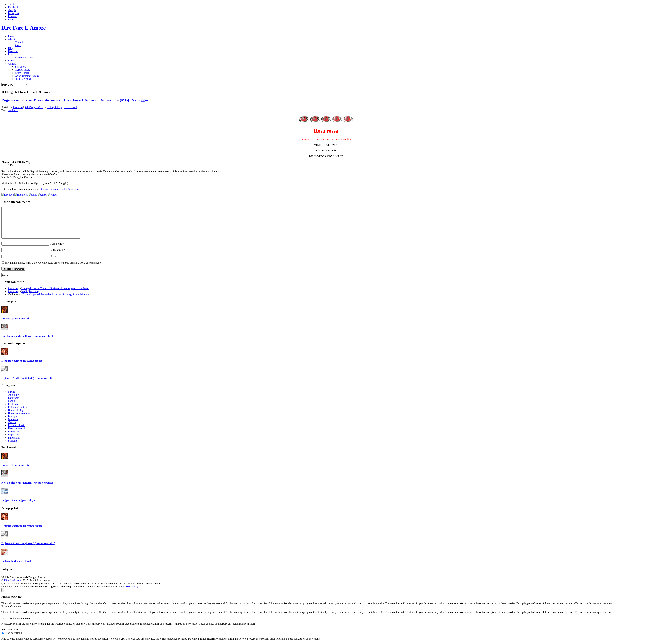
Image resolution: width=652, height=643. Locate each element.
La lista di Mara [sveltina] (16, 561)
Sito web (54, 256)
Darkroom (13, 397)
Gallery (12, 63)
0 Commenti (70, 107)
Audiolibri (13, 394)
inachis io (13, 110)
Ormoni (12, 422)
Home (11, 36)
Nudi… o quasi (23, 78)
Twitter (12, 4)
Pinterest (12, 16)
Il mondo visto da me (19, 413)
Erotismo (13, 404)
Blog (10, 48)
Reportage (13, 434)
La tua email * (57, 249)
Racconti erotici (16, 428)
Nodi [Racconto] (30, 291)
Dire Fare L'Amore (23, 28)
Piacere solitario (16, 425)
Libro (11, 54)
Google (12, 10)
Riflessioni (14, 437)
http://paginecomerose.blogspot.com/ (59, 188)
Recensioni (14, 431)
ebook (11, 400)
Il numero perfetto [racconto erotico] (22, 360)
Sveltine (12, 440)
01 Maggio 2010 (34, 107)
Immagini (13, 416)
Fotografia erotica (17, 407)
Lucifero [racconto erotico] (16, 318)
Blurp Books (22, 72)
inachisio (18, 107)
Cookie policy (130, 586)
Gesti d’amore (22, 69)
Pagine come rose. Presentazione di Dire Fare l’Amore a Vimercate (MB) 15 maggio (74, 100)
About (11, 39)
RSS (10, 19)
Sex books (20, 66)
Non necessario (13, 632)
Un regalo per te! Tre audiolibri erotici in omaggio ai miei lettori (55, 288)
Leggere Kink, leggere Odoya (18, 500)
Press (18, 45)
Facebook (13, 7)
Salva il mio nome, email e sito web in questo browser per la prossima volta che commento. (53, 262)
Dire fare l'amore (13, 580)
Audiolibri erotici (24, 57)
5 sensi (11, 391)
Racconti (13, 51)
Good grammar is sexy (27, 75)
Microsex (13, 419)
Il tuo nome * (56, 243)
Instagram (13, 13)
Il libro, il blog (54, 107)
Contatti (19, 42)
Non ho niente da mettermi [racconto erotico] (27, 336)
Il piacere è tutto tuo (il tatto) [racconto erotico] (28, 378)
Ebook (11, 60)
